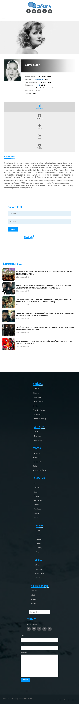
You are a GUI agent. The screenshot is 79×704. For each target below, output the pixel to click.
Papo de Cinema (12, 699)
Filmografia (39, 118)
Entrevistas (37, 436)
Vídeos (39, 148)
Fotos (39, 138)
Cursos (36, 492)
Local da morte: (29, 88)
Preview (36, 513)
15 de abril (38, 85)
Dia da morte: (29, 85)
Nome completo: (30, 77)
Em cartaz (39, 539)
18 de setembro (39, 79)
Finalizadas (38, 569)
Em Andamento (39, 573)
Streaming (39, 548)
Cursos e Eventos (38, 402)
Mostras (36, 505)
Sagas (38, 552)
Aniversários (38, 440)
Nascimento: (29, 79)
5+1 (35, 483)
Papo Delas (37, 509)
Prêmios (39, 128)
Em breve (38, 535)
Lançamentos (37, 414)
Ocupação (28, 94)
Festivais (36, 496)
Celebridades (37, 397)
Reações (33, 604)
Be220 (30, 699)
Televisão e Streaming (39, 419)
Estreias (38, 543)
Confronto (37, 488)
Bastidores (36, 389)
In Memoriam (38, 500)
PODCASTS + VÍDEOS (39, 470)
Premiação (34, 599)
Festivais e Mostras (39, 410)
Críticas (38, 531)
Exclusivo (36, 406)
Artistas (36, 432)
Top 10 (36, 517)
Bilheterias (36, 393)
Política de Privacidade (69, 700)
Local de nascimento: (31, 82)
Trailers (35, 466)
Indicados (33, 595)
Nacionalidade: (29, 91)
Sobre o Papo (58, 700)
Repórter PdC (37, 462)
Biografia (39, 108)
